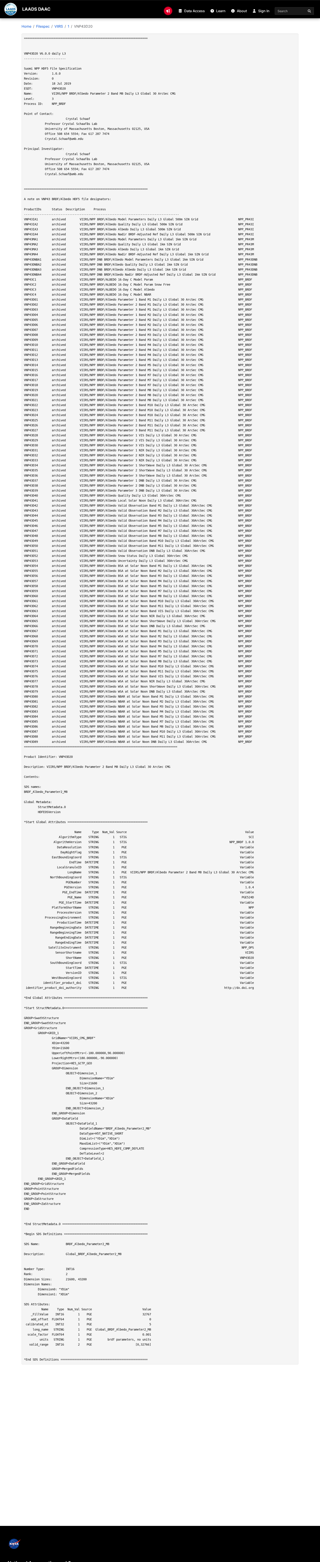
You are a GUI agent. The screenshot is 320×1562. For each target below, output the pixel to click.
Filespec (43, 26)
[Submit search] (309, 11)
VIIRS (58, 26)
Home (26, 26)
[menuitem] (168, 10)
